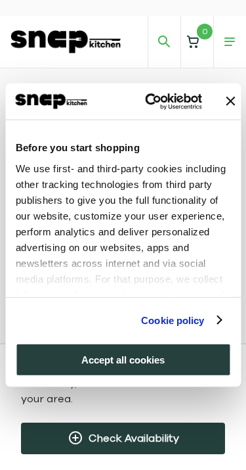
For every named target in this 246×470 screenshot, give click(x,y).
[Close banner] (231, 101)
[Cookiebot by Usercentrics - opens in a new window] (150, 101)
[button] (196, 42)
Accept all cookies (123, 359)
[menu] (229, 42)
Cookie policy (172, 319)
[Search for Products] (164, 42)
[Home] (65, 41)
